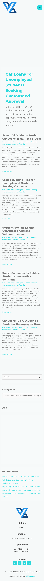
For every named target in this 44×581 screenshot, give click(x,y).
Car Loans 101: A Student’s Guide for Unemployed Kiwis (22, 322)
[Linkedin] (19, 563)
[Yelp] (29, 563)
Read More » (7, 171)
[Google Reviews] (24, 563)
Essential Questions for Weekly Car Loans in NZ (20, 477)
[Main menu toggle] (39, 7)
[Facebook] (15, 563)
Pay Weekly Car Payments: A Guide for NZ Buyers (21, 487)
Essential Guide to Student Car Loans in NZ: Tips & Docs (21, 137)
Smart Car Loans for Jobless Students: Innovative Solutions (21, 276)
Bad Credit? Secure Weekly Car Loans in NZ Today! (22, 490)
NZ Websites (30, 576)
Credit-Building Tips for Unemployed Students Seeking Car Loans (18, 183)
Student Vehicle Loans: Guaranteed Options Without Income (18, 231)
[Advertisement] (22, 38)
